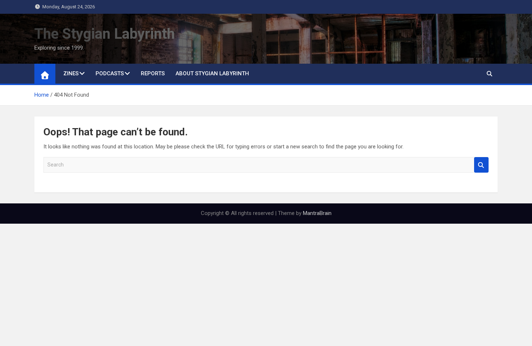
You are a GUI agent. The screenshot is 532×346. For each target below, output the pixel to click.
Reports (153, 73)
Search (481, 165)
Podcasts (110, 73)
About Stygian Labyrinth (212, 73)
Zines (71, 73)
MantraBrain (317, 213)
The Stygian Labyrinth (104, 33)
